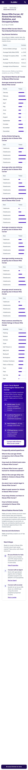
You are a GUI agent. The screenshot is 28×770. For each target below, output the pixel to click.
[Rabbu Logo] (14, 2)
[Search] (25, 2)
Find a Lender (12, 597)
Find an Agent (12, 580)
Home (5, 7)
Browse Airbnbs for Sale (14, 766)
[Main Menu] (3, 2)
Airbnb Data (12, 7)
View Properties (13, 565)
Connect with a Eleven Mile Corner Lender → (14, 442)
